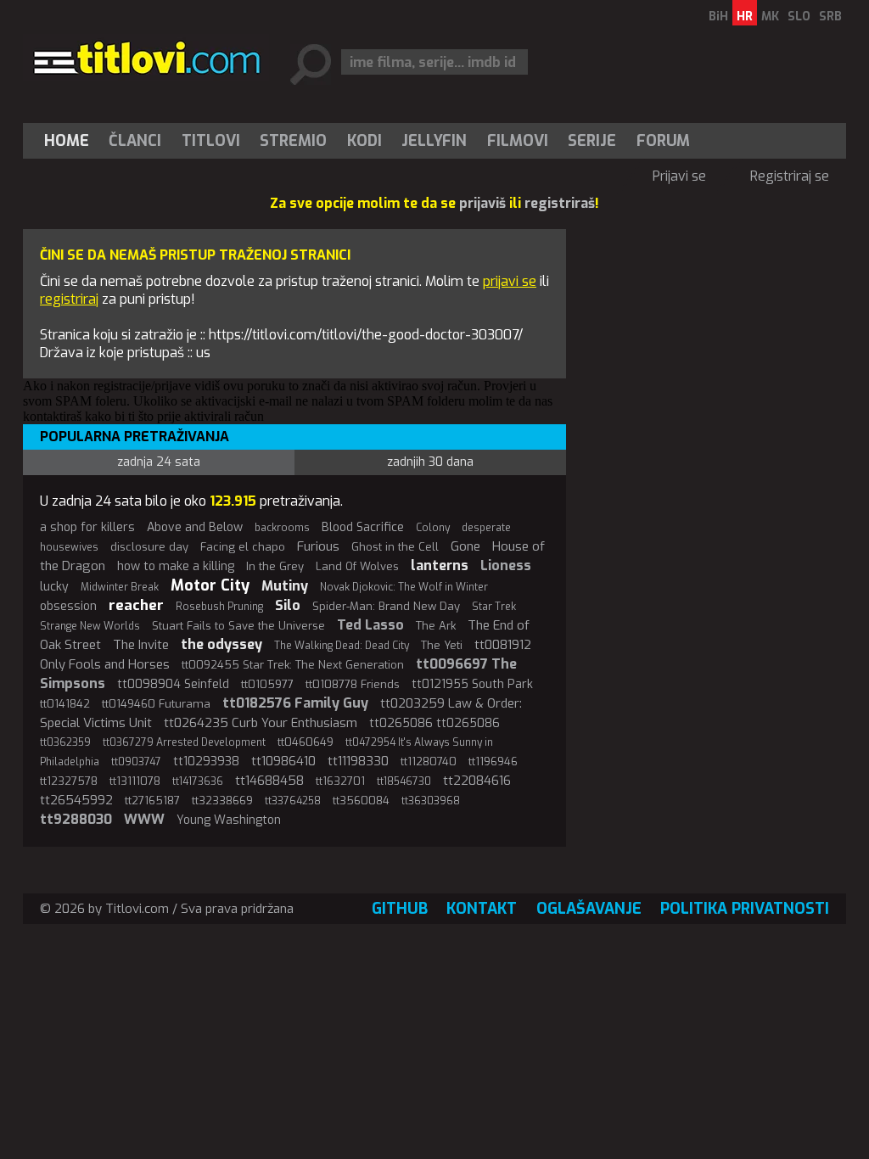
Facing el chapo (242, 547)
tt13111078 (134, 781)
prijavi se (509, 281)
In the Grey (275, 566)
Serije (592, 141)
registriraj (69, 299)
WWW (144, 819)
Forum (663, 141)
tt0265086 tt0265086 (434, 723)
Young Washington (229, 820)
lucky (54, 587)
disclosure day (149, 547)
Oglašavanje (589, 909)
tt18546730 (404, 781)
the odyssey (221, 644)
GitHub (400, 909)
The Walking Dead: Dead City (341, 645)
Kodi (364, 141)
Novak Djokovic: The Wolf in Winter (404, 587)
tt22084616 (477, 780)
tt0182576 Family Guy (295, 703)
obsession (68, 606)
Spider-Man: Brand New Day (386, 606)
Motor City (210, 585)
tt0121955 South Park (472, 684)
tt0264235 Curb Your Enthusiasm (260, 722)
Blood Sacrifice (363, 527)
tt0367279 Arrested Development (184, 742)
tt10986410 (283, 761)
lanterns (439, 565)
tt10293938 (206, 761)
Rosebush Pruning (219, 606)
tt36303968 (430, 801)
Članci (135, 141)
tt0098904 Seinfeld (173, 684)
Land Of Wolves (357, 566)
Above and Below (195, 527)
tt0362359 (65, 742)
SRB (830, 16)
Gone (465, 546)
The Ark (436, 626)
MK (770, 16)
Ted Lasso (370, 625)
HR (745, 16)
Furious (318, 546)
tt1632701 (340, 781)
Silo (287, 605)
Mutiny (284, 586)
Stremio (293, 141)
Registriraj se (789, 176)
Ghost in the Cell (395, 547)
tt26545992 (76, 800)
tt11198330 (358, 761)
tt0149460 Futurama (156, 704)
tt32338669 (222, 800)
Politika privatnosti (744, 909)
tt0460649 (306, 742)
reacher (136, 605)
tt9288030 (76, 819)
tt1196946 (493, 761)
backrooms (282, 528)
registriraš (559, 203)
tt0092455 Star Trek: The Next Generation (293, 665)
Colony (433, 528)
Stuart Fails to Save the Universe (238, 626)
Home (66, 141)
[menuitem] (70, 141)
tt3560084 (361, 800)
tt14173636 (197, 781)
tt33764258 (293, 801)
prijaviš (482, 203)
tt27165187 (152, 800)
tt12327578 (69, 781)
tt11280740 (429, 761)
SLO (799, 16)
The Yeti (442, 645)
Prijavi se (679, 176)
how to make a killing (175, 566)
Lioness (505, 565)
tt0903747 (136, 762)
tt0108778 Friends (353, 684)
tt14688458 (269, 780)
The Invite (141, 644)
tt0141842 (65, 704)
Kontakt (481, 909)
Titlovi (211, 141)
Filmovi (517, 141)
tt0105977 (267, 684)
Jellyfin (434, 141)
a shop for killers (87, 527)
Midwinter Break (120, 587)
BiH (718, 16)
